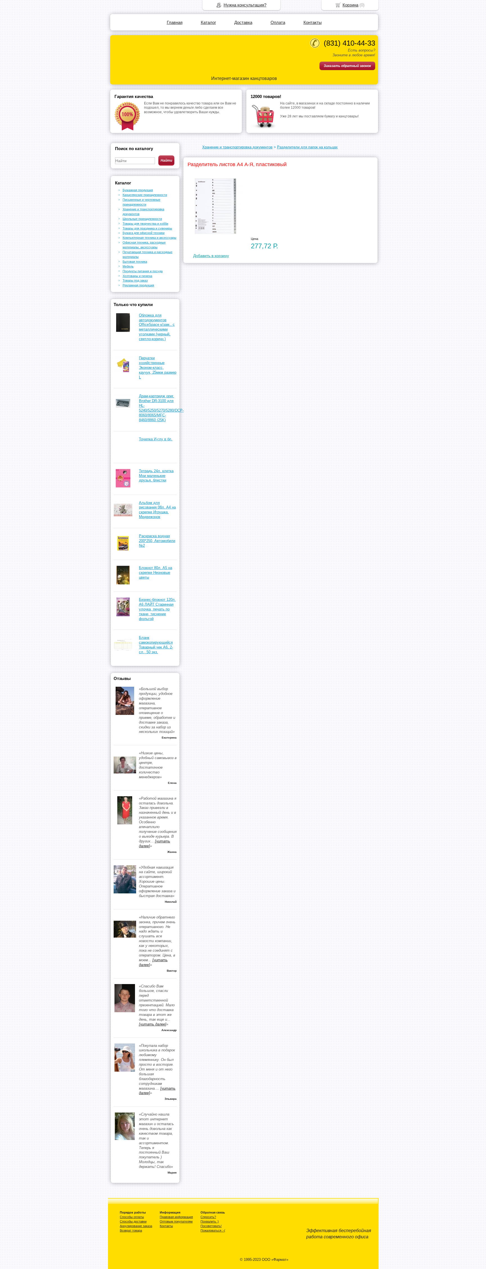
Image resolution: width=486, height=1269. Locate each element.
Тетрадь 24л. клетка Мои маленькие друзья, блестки (156, 476)
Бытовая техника (135, 261)
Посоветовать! (211, 1226)
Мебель (128, 266)
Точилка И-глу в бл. (155, 439)
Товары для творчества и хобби (145, 223)
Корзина (350, 5)
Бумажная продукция (138, 190)
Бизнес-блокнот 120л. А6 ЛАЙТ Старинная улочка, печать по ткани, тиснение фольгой (157, 609)
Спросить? (208, 1217)
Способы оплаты (132, 1217)
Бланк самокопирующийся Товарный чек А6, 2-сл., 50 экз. (156, 644)
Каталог (208, 22)
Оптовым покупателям (176, 1221)
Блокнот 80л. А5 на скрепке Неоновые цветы (155, 572)
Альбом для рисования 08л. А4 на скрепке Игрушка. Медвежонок (157, 510)
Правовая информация (176, 1217)
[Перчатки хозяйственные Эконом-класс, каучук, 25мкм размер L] (123, 373)
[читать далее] (152, 1024)
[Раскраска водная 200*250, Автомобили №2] (123, 551)
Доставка (243, 22)
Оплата (278, 22)
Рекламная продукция (138, 285)
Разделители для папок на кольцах (307, 147)
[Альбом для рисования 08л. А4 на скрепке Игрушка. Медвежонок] (123, 518)
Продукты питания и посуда (143, 271)
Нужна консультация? (245, 5)
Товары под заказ (135, 280)
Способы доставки (133, 1221)
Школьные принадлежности (142, 218)
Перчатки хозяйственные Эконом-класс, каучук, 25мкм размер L (157, 367)
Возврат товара (131, 1230)
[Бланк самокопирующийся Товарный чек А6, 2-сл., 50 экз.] (123, 653)
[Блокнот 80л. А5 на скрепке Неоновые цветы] (123, 583)
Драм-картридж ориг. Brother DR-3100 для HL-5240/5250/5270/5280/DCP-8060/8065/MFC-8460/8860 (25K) (161, 408)
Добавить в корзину (211, 255)
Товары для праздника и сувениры (147, 228)
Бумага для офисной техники (144, 233)
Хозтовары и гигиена (137, 276)
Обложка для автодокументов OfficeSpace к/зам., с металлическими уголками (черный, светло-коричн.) (157, 327)
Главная (175, 22)
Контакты (312, 22)
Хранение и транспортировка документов (237, 147)
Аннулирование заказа (136, 1226)
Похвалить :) (210, 1221)
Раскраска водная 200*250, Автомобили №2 (157, 541)
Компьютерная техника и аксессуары (149, 237)
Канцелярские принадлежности (145, 195)
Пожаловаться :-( (213, 1230)
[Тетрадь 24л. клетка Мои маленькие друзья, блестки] (123, 486)
